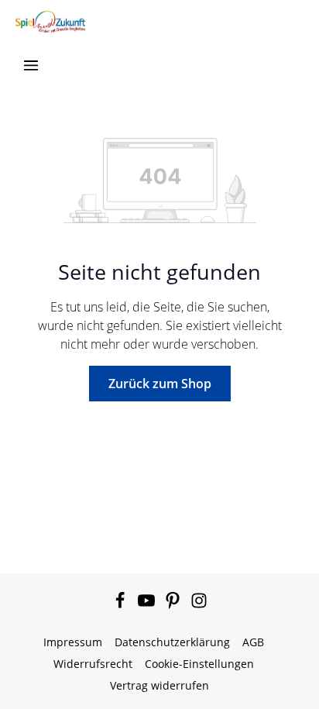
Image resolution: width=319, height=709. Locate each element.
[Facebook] (121, 604)
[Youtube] (148, 604)
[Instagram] (199, 604)
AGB (253, 642)
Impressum (72, 642)
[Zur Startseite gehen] (50, 21)
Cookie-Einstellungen (199, 663)
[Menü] (30, 65)
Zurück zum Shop (159, 383)
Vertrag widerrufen (159, 685)
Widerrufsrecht (92, 663)
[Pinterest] (174, 604)
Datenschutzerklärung (172, 642)
